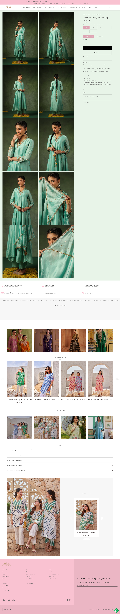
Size (85, 92)
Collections (5, 583)
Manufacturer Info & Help (91, 96)
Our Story (51, 571)
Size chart (85, 39)
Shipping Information (90, 89)
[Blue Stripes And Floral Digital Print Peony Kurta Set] (73, 379)
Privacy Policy (29, 576)
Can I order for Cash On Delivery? (16, 470)
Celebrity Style (5, 576)
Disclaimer (86, 102)
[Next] (117, 379)
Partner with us (52, 578)
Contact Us (51, 576)
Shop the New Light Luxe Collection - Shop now (79, 1)
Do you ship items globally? (15, 465)
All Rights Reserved (112, 609)
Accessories (5, 585)
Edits (3, 581)
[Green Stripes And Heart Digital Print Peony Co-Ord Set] (19, 379)
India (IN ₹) (6, 609)
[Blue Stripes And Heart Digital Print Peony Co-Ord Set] (46, 379)
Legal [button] (27, 569)
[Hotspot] (23, 513)
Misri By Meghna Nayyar (96, 609)
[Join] (116, 585)
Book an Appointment (54, 574)
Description (87, 62)
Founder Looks (6, 587)
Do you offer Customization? (15, 460)
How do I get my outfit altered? (16, 455)
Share (86, 56)
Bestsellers (4, 578)
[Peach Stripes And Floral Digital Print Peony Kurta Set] (100, 379)
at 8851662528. (104, 82)
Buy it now (97, 52)
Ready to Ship (5, 590)
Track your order (30, 583)
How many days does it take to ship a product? (20, 450)
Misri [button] (50, 569)
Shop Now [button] (5, 569)
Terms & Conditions (30, 574)
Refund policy (29, 581)
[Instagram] (70, 600)
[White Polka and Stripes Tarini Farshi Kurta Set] (86, 515)
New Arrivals (5, 571)
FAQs (27, 571)
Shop (3, 574)
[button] (34, 7)
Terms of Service (29, 578)
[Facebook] (67, 600)
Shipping (91, 24)
